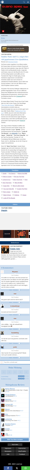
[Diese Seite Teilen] (8, 468)
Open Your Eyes (17, 179)
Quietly (5, 173)
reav (15, 293)
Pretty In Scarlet (7, 176)
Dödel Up (16, 192)
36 (11, 435)
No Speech (12, 173)
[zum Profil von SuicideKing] (2, 332)
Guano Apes (4, 35)
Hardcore (22, 120)
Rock (5, 41)
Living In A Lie (6, 179)
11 (19, 420)
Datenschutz (22, 448)
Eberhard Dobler (13, 62)
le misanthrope (15, 306)
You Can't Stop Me (8, 189)
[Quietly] (7, 234)
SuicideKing (15, 332)
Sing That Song (7, 182)
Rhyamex (15, 271)
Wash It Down (7, 195)
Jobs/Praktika (22, 451)
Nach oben (15, 444)
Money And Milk (22, 173)
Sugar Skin (6, 185)
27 (22, 410)
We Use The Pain (19, 176)
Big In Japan (6, 192)
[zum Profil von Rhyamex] (2, 271)
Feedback (22, 454)
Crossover (19, 96)
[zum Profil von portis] (2, 347)
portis (15, 347)
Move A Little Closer (18, 185)
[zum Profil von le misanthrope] (2, 306)
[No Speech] (21, 234)
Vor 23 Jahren (15, 275)
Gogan (24, 195)
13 (16, 396)
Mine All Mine (18, 182)
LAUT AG (19, 464)
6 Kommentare (7, 267)
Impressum (8, 448)
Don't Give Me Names (8, 105)
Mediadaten (8, 451)
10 (15, 401)
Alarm (10, 290)
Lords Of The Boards (9, 198)
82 (8, 391)
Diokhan (16, 195)
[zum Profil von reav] (2, 293)
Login (28, 2)
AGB (8, 454)
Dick (26, 179)
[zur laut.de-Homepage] (2, 2)
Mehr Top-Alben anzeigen (15, 439)
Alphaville (14, 133)
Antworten (15, 290)
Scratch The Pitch (22, 189)
